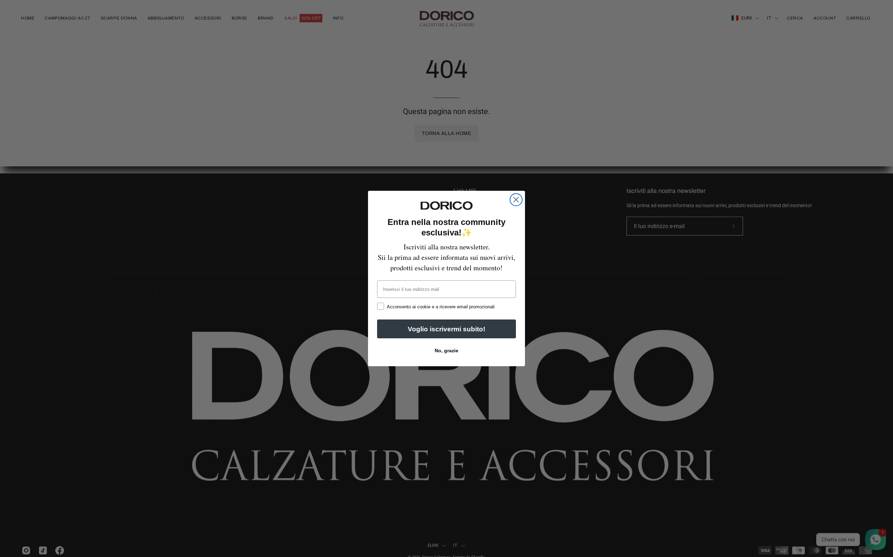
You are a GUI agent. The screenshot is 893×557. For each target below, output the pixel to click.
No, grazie (446, 350)
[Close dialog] (516, 200)
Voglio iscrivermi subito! (446, 329)
